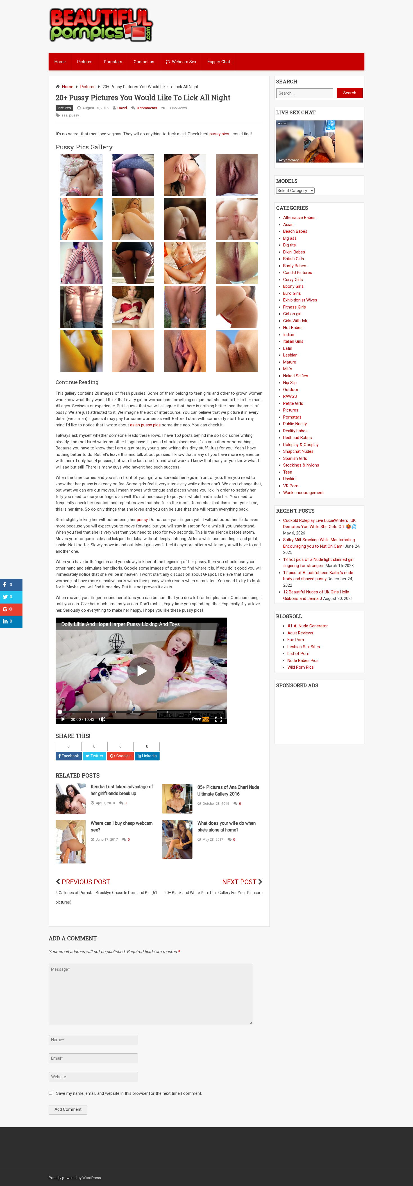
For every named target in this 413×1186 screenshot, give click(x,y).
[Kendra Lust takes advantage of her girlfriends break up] (71, 798)
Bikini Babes (294, 252)
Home (60, 61)
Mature (289, 362)
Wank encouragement (303, 492)
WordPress (91, 1177)
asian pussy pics (145, 425)
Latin (287, 348)
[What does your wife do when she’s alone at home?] (177, 839)
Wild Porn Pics (300, 667)
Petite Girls (293, 403)
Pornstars (113, 61)
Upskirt (289, 478)
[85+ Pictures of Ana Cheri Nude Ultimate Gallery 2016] (177, 798)
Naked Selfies (295, 375)
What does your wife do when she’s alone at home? (227, 827)
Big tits (289, 245)
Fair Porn (295, 639)
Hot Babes (293, 327)
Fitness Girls (294, 307)
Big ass (290, 238)
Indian (288, 334)
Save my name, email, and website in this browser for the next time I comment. (129, 1093)
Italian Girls (293, 341)
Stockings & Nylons (301, 465)
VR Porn (290, 485)
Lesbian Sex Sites (303, 646)
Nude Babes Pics (303, 660)
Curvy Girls (293, 279)
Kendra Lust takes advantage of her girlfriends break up (122, 790)
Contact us (144, 61)
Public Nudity (295, 423)
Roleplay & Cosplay (301, 444)
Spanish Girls (295, 458)
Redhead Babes (297, 437)
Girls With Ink (295, 320)
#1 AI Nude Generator (307, 626)
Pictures (84, 61)
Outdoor (290, 389)
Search (349, 92)
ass (64, 115)
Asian (288, 224)
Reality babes (295, 430)
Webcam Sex (184, 61)
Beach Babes (295, 231)
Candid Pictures (297, 272)
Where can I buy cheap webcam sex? (122, 827)
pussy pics (219, 133)
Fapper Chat (219, 61)
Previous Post (86, 882)
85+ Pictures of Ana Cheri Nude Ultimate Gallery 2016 (228, 791)
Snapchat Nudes (298, 451)
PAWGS (290, 396)
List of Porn (298, 653)
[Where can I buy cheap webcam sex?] (71, 842)
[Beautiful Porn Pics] (102, 41)
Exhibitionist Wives (300, 300)
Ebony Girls (293, 286)
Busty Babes (294, 265)
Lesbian (290, 355)
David (122, 108)
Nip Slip (290, 382)
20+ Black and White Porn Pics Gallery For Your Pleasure (213, 892)
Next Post (239, 882)
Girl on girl (292, 313)
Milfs (287, 368)
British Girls (293, 258)
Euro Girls (292, 293)
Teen (287, 472)
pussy (74, 115)
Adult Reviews (300, 633)
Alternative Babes (299, 217)
